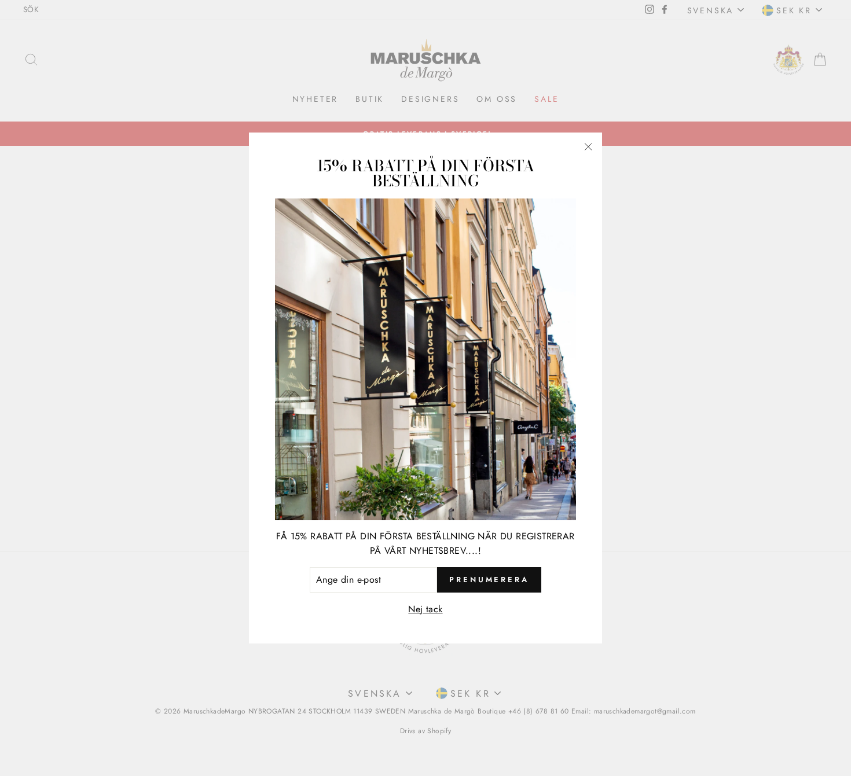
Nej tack (425, 609)
